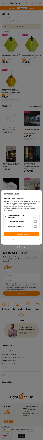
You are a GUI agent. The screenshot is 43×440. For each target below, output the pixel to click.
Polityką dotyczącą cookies (13, 203)
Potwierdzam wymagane (21, 240)
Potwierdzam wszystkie (21, 234)
